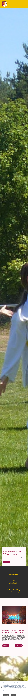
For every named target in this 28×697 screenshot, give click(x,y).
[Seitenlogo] (4, 4)
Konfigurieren (6, 691)
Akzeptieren (6, 695)
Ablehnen (13, 695)
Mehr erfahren (6, 562)
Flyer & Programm (18, 645)
